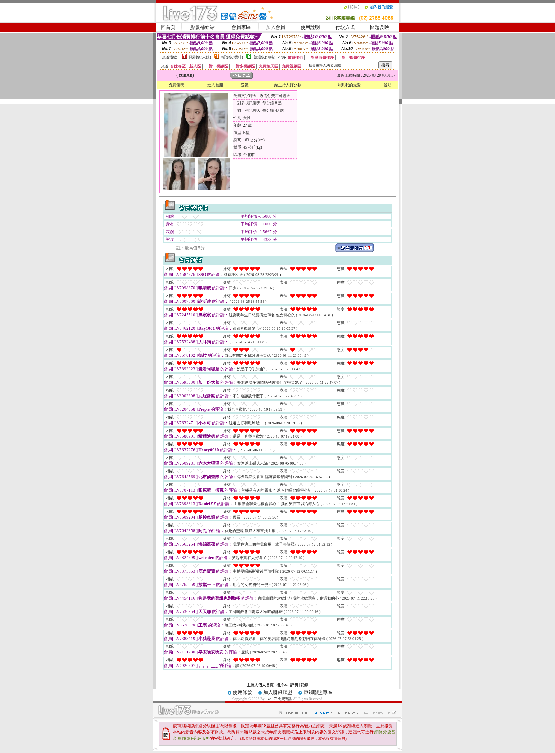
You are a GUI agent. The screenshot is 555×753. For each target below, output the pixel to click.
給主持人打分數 (287, 85)
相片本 (282, 685)
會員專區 (241, 27)
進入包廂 (215, 85)
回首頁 (168, 27)
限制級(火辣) (200, 57)
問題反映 (379, 27)
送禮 (245, 85)
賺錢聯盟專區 (318, 692)
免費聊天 (176, 85)
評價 (294, 685)
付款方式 (345, 27)
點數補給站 (202, 27)
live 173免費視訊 (279, 699)
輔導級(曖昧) (232, 57)
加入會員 (275, 27)
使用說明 (310, 27)
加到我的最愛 (349, 85)
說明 (388, 85)
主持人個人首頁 (260, 685)
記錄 (304, 685)
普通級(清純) (264, 57)
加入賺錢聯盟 (277, 692)
